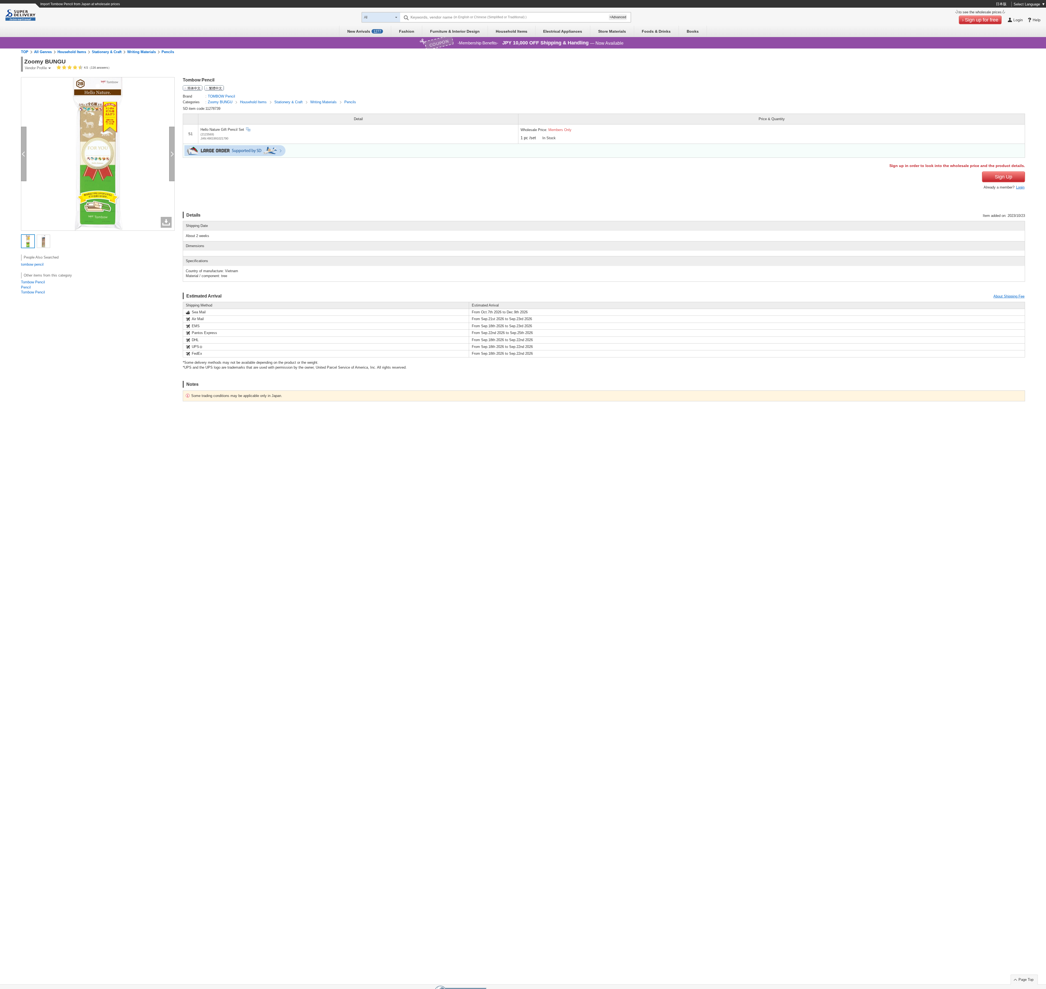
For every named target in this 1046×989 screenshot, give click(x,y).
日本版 (1001, 4)
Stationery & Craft (106, 52)
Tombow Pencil (33, 282)
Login (1020, 187)
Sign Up (1003, 177)
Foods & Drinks (656, 31)
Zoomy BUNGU (220, 102)
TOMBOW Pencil (221, 96)
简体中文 (193, 88)
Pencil (26, 287)
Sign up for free (981, 20)
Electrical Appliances (562, 31)
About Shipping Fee (1008, 296)
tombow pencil (32, 264)
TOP (24, 52)
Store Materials (612, 31)
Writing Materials (141, 52)
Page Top (1025, 980)
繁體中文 (215, 88)
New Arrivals (364, 31)
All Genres (43, 52)
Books (693, 31)
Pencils (168, 52)
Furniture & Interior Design (455, 31)
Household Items (511, 31)
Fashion (406, 31)
